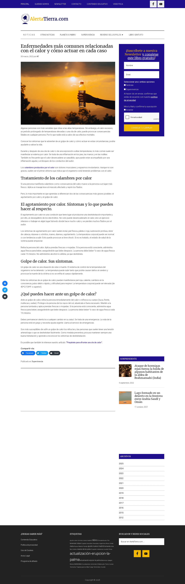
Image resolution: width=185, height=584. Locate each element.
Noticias (129, 85)
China (110, 549)
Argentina (102, 543)
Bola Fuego (90, 567)
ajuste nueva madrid (96, 546)
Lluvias (111, 564)
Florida (85, 546)
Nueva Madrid (78, 546)
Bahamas (104, 560)
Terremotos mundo (99, 567)
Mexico (72, 564)
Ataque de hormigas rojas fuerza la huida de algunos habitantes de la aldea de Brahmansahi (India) (149, 371)
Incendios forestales (93, 543)
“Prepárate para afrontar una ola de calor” (84, 342)
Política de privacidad (29, 545)
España (84, 543)
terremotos (78, 564)
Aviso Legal (25, 556)
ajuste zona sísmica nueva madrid (81, 540)
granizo (84, 567)
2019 (121, 493)
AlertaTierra (45, 18)
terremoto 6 (94, 564)
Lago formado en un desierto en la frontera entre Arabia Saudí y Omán (149, 397)
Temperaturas (102, 540)
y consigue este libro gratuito (143, 56)
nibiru (95, 540)
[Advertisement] (118, 18)
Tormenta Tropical (75, 567)
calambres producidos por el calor (39, 167)
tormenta (107, 546)
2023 (121, 473)
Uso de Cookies (27, 550)
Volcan (79, 543)
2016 (121, 508)
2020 (121, 488)
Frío (108, 540)
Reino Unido (109, 543)
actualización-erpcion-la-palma (90, 560)
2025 (121, 463)
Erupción (94, 549)
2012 (121, 517)
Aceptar (129, 110)
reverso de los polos (84, 549)
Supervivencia (37, 361)
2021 (121, 483)
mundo (105, 549)
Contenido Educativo (29, 540)
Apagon (110, 560)
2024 (121, 468)
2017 (121, 503)
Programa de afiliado (29, 561)
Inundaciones (86, 564)
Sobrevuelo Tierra (103, 564)
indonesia (100, 549)
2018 (121, 498)
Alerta (72, 546)
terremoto (73, 543)
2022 (121, 478)
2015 (121, 513)
